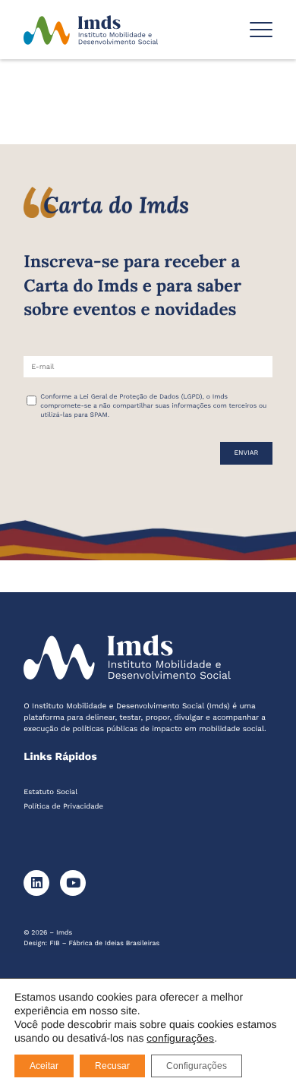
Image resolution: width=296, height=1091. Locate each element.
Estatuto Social (50, 792)
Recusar (112, 1066)
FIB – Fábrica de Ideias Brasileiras (104, 944)
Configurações (196, 1066)
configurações (180, 1038)
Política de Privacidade (63, 806)
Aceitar (44, 1066)
